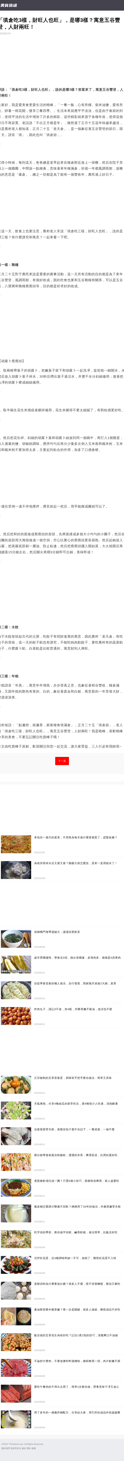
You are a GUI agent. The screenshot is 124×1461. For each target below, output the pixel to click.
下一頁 (62, 761)
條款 (24, 1448)
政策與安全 (16, 1448)
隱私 (29, 1448)
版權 (33, 1448)
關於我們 (6, 1448)
